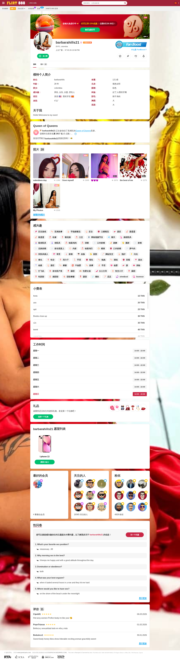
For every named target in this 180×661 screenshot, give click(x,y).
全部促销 (31, 8)
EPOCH (52, 652)
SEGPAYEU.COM (61, 652)
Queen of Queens (83, 131)
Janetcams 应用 (52, 8)
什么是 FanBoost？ (139, 50)
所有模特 (5, 8)
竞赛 (38, 8)
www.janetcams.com (24, 652)
